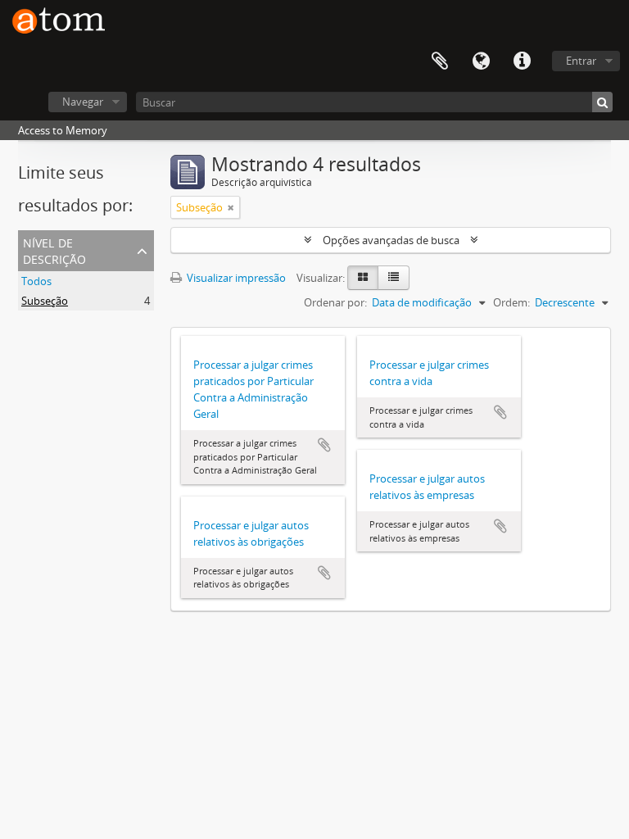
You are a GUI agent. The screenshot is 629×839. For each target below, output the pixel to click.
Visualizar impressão (235, 277)
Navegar (82, 101)
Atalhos (521, 61)
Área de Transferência (439, 61)
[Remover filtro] (231, 207)
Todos (36, 281)
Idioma (480, 61)
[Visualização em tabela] (394, 277)
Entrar (581, 60)
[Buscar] (602, 102)
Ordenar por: (335, 302)
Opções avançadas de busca (391, 240)
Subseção (44, 300)
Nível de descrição (54, 249)
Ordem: (511, 302)
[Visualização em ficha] (362, 277)
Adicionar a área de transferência (324, 445)
